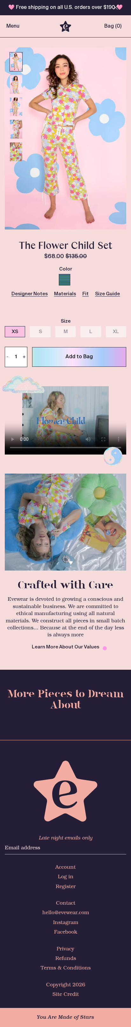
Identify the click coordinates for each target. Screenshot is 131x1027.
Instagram (65, 922)
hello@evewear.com (65, 912)
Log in (65, 876)
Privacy (65, 949)
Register (66, 886)
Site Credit (65, 994)
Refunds (65, 958)
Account (65, 867)
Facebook (65, 932)
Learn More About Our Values (65, 647)
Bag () (112, 26)
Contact (65, 903)
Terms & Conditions (66, 968)
